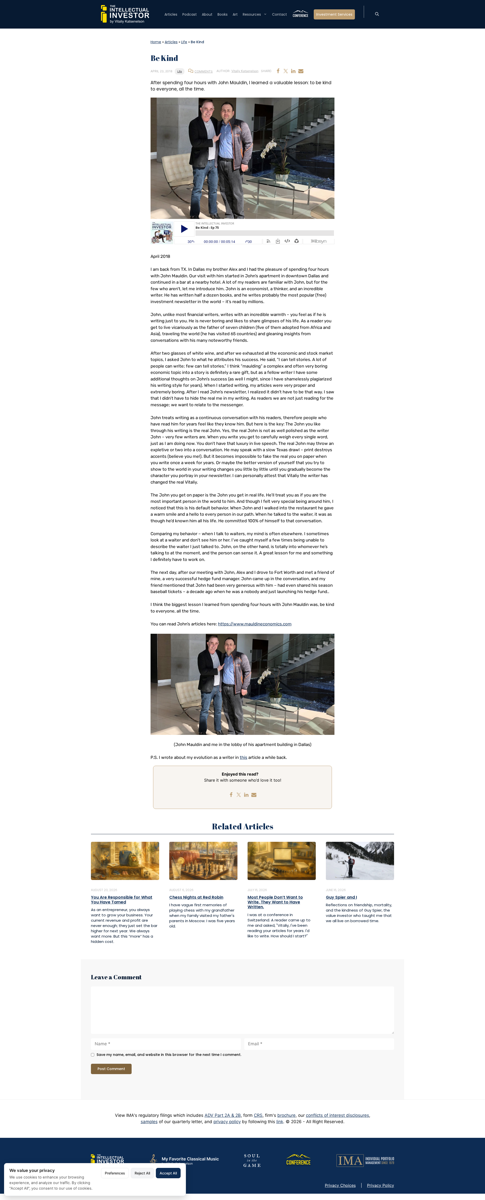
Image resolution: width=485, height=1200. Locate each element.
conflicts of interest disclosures (337, 1115)
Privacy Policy (380, 1185)
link (279, 1121)
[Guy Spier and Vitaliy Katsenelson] (360, 860)
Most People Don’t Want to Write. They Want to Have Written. (275, 902)
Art (235, 14)
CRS (258, 1115)
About (207, 14)
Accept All (168, 1173)
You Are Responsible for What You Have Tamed (121, 899)
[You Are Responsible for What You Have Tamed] (125, 860)
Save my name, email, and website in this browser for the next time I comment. (168, 1054)
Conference (300, 14)
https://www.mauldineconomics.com (255, 623)
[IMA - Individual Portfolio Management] (365, 1160)
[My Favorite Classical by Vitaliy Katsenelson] (184, 1160)
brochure (286, 1115)
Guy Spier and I (341, 897)
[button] (377, 14)
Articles (170, 14)
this (243, 757)
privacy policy (227, 1121)
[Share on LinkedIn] (293, 71)
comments (204, 71)
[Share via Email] (301, 71)
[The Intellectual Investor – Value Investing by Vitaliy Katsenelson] (125, 13)
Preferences (115, 1173)
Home (156, 41)
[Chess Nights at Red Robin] (203, 860)
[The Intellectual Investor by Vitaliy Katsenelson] (107, 1160)
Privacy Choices (340, 1185)
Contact (279, 14)
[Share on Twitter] (285, 71)
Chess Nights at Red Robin (196, 897)
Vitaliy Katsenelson (244, 71)
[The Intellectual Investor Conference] (298, 1160)
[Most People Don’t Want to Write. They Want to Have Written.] (282, 860)
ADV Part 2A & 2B (223, 1115)
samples (149, 1121)
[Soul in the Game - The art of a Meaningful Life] (252, 1160)
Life (184, 41)
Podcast (189, 14)
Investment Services (334, 14)
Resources (252, 14)
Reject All (142, 1173)
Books (222, 14)
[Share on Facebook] (278, 71)
